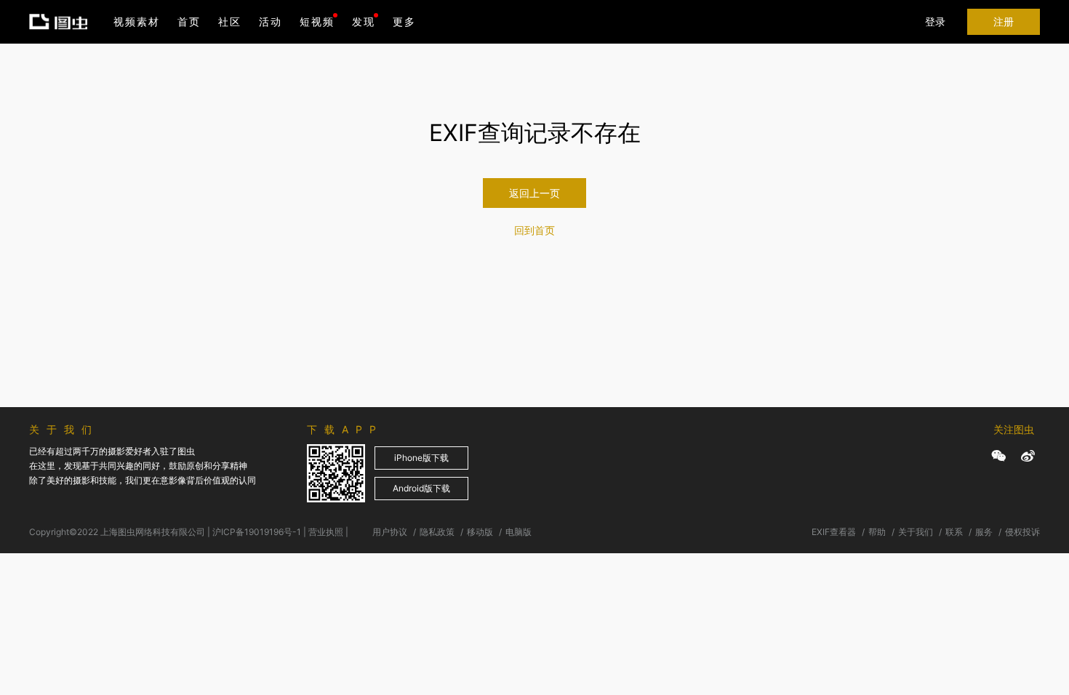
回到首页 (534, 230)
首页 (189, 21)
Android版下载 (421, 488)
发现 (363, 21)
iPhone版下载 (421, 457)
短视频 (317, 21)
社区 (229, 21)
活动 (270, 21)
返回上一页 (534, 193)
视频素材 (136, 21)
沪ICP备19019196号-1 (256, 531)
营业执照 (325, 531)
